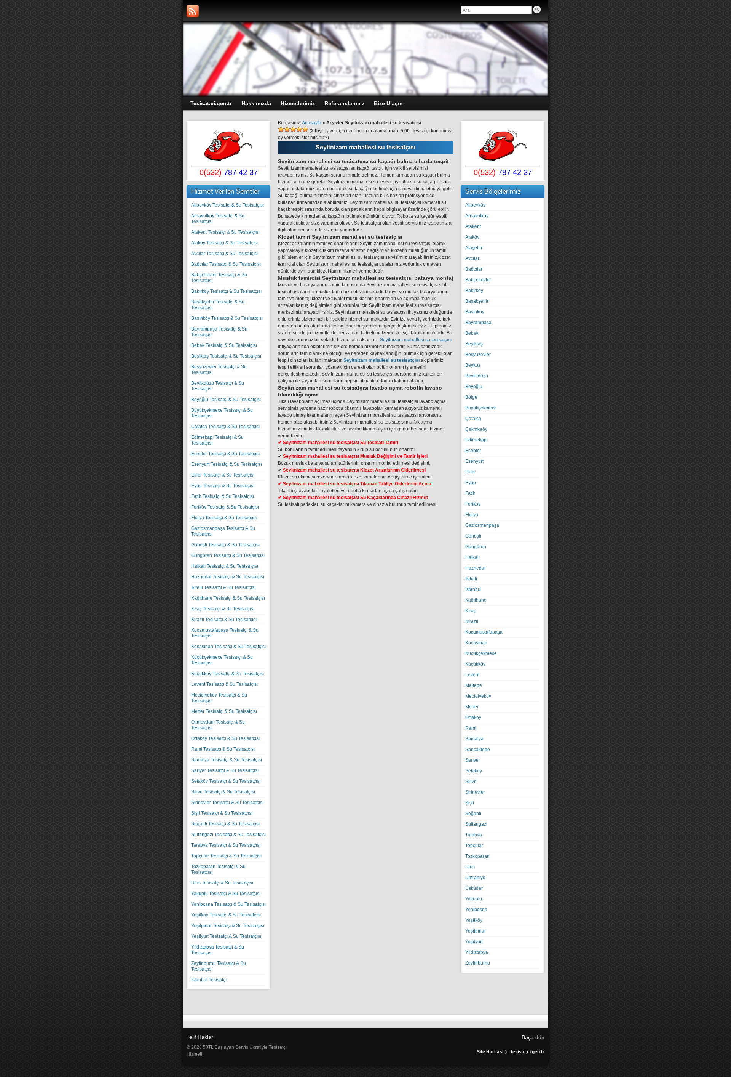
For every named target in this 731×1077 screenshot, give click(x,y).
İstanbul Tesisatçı (209, 979)
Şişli (469, 803)
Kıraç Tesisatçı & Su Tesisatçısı (222, 609)
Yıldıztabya (476, 952)
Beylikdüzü (476, 376)
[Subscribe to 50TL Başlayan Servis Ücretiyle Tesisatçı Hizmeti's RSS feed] (193, 11)
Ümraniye (475, 877)
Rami (470, 728)
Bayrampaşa (478, 322)
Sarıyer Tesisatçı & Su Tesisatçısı (225, 770)
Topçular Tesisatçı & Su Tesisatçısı (226, 856)
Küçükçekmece (481, 653)
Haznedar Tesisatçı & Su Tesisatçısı (227, 576)
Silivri (471, 781)
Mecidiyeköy (478, 696)
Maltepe (473, 685)
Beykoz (472, 365)
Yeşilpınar (475, 931)
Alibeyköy (475, 205)
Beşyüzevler (478, 354)
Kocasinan (476, 642)
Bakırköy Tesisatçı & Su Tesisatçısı (226, 291)
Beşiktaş (474, 344)
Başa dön (533, 1037)
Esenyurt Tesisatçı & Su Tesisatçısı (226, 464)
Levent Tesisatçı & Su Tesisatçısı (224, 684)
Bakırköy (474, 290)
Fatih (470, 493)
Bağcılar (473, 269)
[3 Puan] (293, 129)
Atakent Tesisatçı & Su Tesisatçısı (225, 232)
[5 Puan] (305, 129)
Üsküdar (474, 888)
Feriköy (472, 504)
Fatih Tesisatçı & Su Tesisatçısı (222, 496)
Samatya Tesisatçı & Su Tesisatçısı (226, 759)
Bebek (472, 333)
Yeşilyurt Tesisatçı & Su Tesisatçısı (226, 936)
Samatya (474, 739)
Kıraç (470, 610)
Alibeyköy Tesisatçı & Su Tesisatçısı (227, 205)
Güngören (475, 546)
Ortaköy (473, 717)
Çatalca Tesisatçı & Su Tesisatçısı (225, 426)
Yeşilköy (473, 920)
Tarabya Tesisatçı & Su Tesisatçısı (225, 845)
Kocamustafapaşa (484, 632)
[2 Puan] (287, 129)
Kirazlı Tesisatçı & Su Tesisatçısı (224, 619)
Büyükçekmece (481, 408)
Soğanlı (473, 813)
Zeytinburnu (477, 963)
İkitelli (471, 578)
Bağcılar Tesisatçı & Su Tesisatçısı (226, 264)
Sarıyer (472, 760)
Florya (471, 514)
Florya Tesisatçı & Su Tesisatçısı (224, 517)
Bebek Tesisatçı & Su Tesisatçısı (224, 345)
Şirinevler (475, 792)
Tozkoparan (477, 856)
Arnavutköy (476, 215)
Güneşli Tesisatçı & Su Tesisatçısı (225, 544)
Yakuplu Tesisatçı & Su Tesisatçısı (225, 893)
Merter (472, 706)
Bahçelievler (478, 279)
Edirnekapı (476, 440)
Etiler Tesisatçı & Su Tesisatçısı (222, 475)
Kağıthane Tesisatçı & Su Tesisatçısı (228, 598)
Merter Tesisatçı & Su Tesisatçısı (224, 711)
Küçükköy (475, 664)
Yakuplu (473, 899)
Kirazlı (471, 621)
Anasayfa (311, 122)
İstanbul (473, 589)
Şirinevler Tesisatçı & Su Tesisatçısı (227, 802)
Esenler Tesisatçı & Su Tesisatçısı (225, 453)
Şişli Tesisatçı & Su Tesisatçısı (221, 813)
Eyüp (470, 482)
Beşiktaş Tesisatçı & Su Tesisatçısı (226, 356)
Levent (472, 674)
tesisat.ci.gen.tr (527, 1052)
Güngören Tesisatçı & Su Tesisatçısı (228, 555)
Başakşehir (476, 301)
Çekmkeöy (476, 429)
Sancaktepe (477, 749)
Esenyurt (474, 461)
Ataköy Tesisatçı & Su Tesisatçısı (224, 243)
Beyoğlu (473, 386)
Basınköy (474, 312)
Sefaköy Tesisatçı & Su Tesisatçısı (225, 781)
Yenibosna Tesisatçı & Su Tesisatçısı (228, 904)
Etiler (470, 472)
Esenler (473, 450)
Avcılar (472, 258)
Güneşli (473, 536)
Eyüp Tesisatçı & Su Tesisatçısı (222, 485)
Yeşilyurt (474, 941)
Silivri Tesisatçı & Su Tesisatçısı (223, 792)
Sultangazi (476, 824)
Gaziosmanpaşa (482, 525)
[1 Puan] (281, 129)
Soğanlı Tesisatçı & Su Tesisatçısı (225, 824)
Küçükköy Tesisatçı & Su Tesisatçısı (227, 673)
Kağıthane (476, 600)
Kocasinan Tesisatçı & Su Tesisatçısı (228, 646)
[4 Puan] (299, 129)
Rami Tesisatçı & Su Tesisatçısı (223, 749)
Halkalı (472, 557)
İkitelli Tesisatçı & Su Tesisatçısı (223, 587)
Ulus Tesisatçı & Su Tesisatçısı (222, 883)
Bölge (471, 397)
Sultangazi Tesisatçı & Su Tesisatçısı (228, 834)
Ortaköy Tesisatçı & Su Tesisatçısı (225, 738)
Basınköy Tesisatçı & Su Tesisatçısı (227, 318)
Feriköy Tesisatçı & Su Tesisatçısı (225, 507)
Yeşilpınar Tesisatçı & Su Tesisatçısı (227, 925)
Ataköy (472, 237)
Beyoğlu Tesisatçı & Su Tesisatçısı (226, 399)
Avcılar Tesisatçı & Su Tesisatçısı (224, 253)
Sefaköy (473, 771)
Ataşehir (473, 247)
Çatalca (473, 418)
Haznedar (475, 568)
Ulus (470, 867)
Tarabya (473, 835)
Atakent (473, 226)
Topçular (474, 845)
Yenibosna (476, 909)
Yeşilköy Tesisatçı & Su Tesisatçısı (226, 915)
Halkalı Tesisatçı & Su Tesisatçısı (224, 566)
